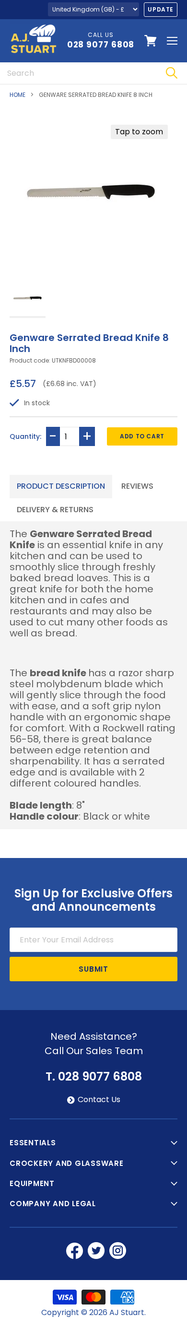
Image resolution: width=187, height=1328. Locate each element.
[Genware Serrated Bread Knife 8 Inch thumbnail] (28, 299)
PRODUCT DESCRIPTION (61, 486)
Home (17, 95)
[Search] (171, 73)
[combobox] (78, 73)
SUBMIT (93, 969)
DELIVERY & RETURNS (55, 509)
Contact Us (99, 1099)
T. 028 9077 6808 (94, 1076)
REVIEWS (137, 486)
